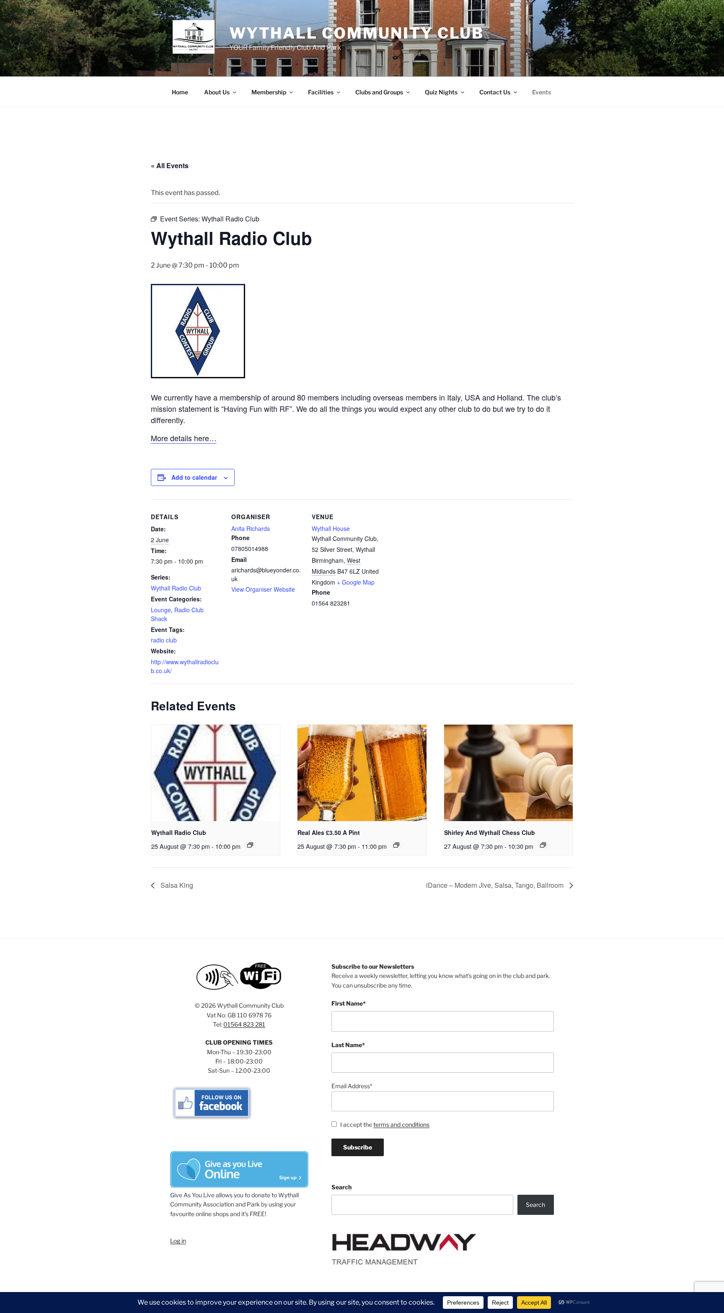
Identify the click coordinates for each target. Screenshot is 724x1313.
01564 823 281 (244, 1024)
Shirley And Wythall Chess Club (489, 832)
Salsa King (176, 885)
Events (541, 92)
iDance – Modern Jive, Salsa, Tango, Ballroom (495, 885)
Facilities (321, 92)
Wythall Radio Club (176, 588)
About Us (217, 92)
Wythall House (331, 528)
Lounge (161, 610)
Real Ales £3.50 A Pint (328, 832)
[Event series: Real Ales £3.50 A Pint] (396, 845)
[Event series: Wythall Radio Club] (250, 845)
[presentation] (215, 773)
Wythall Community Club (356, 33)
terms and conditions (401, 1124)
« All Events (170, 165)
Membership (268, 92)
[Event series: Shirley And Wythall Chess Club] (543, 845)
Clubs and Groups (379, 92)
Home (180, 92)
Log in (178, 1240)
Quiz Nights (441, 92)
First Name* (348, 1003)
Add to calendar (194, 477)
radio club (164, 640)
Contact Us (494, 92)
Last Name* (348, 1044)
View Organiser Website (263, 589)
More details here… (184, 437)
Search (341, 1187)
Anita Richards (250, 528)
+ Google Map (356, 582)
